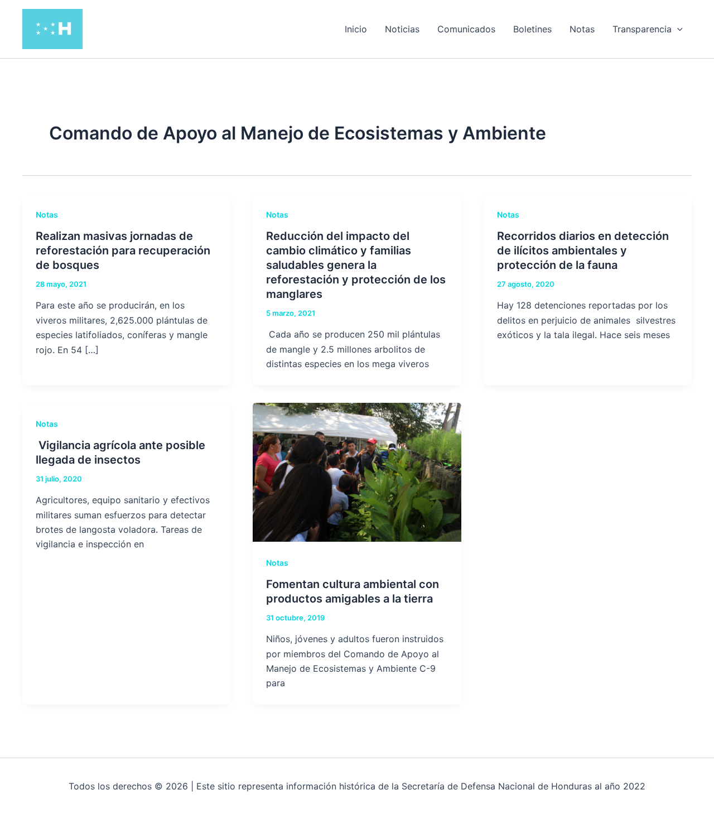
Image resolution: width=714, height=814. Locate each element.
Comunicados (466, 29)
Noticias (402, 29)
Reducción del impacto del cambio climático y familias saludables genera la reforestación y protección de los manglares (356, 265)
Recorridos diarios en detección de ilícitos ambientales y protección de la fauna (583, 250)
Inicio (356, 29)
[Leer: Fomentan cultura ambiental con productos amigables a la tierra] (357, 470)
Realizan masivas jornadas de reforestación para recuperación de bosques (123, 250)
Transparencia (642, 29)
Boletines (532, 29)
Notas (582, 29)
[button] (677, 29)
